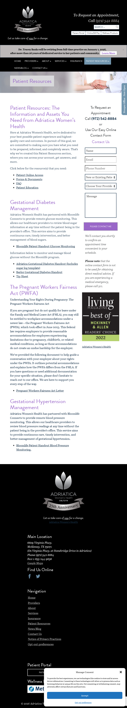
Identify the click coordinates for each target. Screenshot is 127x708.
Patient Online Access (29, 175)
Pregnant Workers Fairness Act (35, 391)
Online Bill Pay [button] (93, 33)
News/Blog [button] (20, 68)
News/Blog (34, 629)
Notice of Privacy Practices (44, 639)
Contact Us (35, 634)
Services (33, 613)
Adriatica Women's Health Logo (28, 20)
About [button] (45, 61)
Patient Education (27, 188)
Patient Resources (39, 623)
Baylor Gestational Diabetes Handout (39, 272)
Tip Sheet (22, 276)
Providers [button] (30, 61)
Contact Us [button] (39, 68)
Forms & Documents (29, 179)
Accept (84, 695)
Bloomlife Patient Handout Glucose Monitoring (45, 246)
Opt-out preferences (83, 702)
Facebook (29, 576)
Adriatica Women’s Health (96, 346)
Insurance (76, 61)
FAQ (18, 183)
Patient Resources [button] (96, 61)
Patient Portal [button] (78, 33)
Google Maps (35, 563)
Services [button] (59, 61)
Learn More (108, 53)
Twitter (38, 576)
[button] (120, 672)
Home (17, 61)
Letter (59, 391)
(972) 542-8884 (107, 20)
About (32, 608)
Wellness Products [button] (110, 33)
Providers (34, 603)
